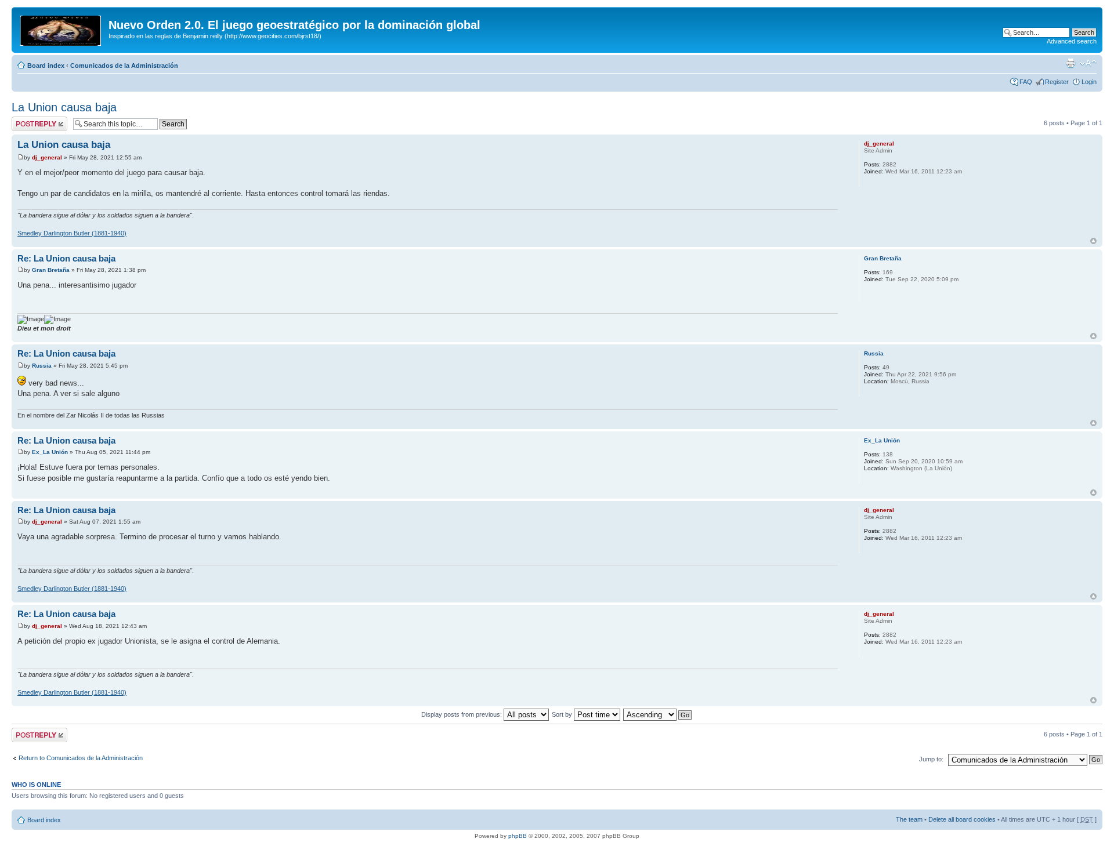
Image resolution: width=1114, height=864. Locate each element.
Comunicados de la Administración (124, 65)
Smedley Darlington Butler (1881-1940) (71, 233)
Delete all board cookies (962, 819)
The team (909, 819)
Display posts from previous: (462, 714)
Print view (1070, 63)
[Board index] (61, 28)
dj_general (47, 157)
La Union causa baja (64, 107)
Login (1089, 81)
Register (1057, 81)
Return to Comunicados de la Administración (81, 757)
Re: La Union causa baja (66, 258)
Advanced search (1072, 41)
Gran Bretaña (51, 270)
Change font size (1088, 63)
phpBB (517, 836)
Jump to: (931, 759)
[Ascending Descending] (658, 714)
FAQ (1025, 81)
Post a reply (28, 120)
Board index (45, 65)
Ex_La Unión (50, 452)
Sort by (563, 714)
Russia (42, 365)
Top (1093, 241)
